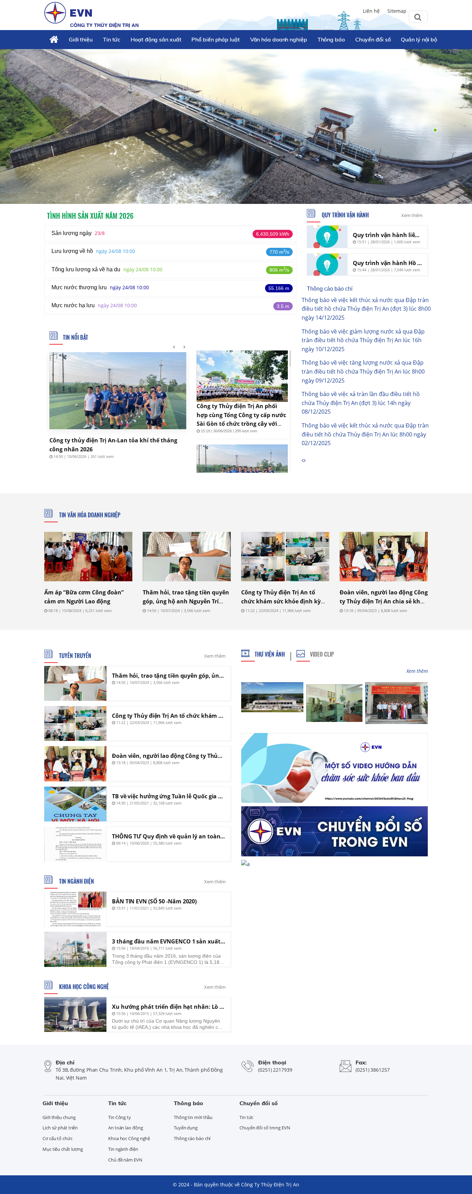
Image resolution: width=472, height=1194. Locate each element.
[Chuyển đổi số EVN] (334, 831)
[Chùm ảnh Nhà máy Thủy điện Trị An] (272, 697)
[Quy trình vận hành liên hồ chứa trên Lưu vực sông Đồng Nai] (327, 236)
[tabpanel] (236, 126)
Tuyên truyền (74, 655)
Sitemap (396, 11)
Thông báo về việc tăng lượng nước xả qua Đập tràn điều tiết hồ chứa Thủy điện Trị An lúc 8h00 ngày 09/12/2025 (363, 371)
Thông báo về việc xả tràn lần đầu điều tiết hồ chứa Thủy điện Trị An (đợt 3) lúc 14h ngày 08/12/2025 (361, 402)
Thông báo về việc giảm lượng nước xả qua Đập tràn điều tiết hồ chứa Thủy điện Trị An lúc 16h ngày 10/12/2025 (363, 340)
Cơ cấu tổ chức (58, 1138)
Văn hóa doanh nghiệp (278, 39)
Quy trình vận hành (344, 215)
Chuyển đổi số (373, 39)
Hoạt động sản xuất (156, 39)
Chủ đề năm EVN (125, 1160)
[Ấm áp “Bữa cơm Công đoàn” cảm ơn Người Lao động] (88, 556)
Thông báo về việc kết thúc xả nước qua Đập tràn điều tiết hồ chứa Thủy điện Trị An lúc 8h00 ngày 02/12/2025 (365, 434)
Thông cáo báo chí (329, 289)
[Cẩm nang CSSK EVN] (334, 767)
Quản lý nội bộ (419, 39)
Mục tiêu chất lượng (63, 1149)
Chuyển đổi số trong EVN (264, 1128)
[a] (245, 863)
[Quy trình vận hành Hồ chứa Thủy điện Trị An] (327, 264)
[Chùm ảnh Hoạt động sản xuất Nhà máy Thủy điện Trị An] (334, 703)
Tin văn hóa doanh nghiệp (89, 515)
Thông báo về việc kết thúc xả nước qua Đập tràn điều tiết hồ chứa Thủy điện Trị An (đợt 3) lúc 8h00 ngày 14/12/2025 (366, 308)
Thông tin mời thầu (193, 1117)
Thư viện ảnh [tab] (270, 654)
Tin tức (111, 39)
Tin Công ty (119, 1117)
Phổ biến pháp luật (215, 39)
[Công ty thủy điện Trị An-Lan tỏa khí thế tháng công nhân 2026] (117, 390)
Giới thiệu (81, 39)
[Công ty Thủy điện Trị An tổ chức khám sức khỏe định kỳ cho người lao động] (285, 556)
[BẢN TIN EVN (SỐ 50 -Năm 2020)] (75, 909)
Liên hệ (371, 11)
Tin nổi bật (75, 337)
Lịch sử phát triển (60, 1128)
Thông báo (331, 39)
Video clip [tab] (322, 654)
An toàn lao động (125, 1128)
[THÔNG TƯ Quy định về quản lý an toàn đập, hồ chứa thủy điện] (75, 844)
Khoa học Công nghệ (83, 987)
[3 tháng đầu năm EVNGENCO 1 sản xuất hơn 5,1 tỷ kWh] (75, 949)
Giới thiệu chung (59, 1117)
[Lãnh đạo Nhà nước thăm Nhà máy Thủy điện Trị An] (396, 703)
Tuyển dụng (186, 1128)
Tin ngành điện (76, 881)
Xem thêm (412, 215)
